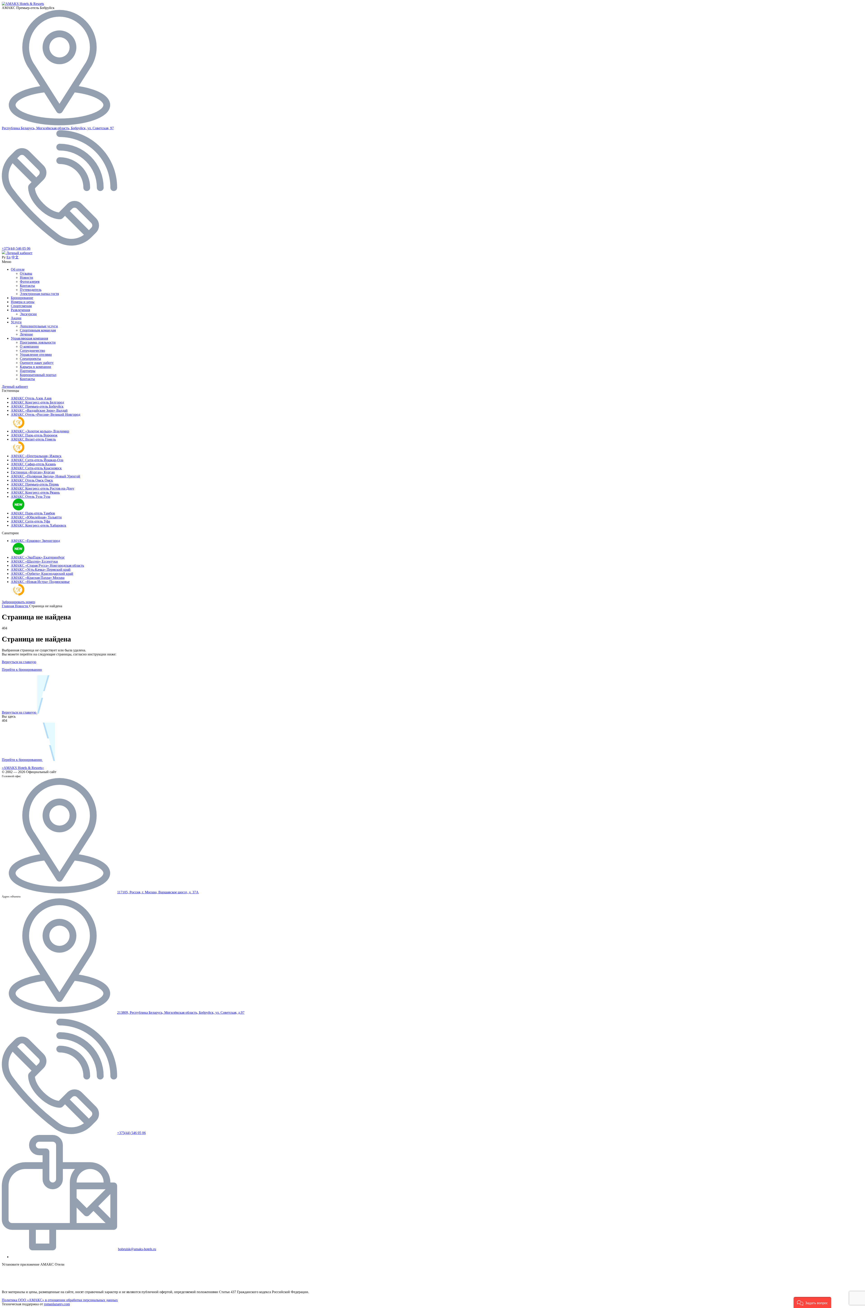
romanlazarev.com (57, 1304)
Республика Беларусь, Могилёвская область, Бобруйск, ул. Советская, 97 (58, 128)
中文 (15, 257)
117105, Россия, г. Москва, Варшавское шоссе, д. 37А (158, 892)
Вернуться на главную (19, 662)
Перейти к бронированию (22, 669)
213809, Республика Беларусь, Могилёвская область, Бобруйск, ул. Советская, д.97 (180, 1012)
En (9, 257)
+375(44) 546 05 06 (16, 248)
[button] (812, 1302)
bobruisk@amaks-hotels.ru (137, 1249)
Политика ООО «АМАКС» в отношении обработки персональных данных (60, 1300)
